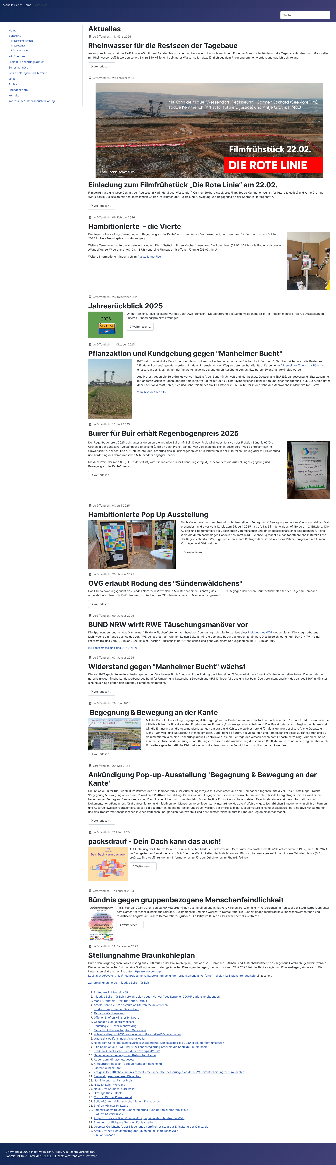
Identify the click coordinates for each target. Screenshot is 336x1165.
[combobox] (305, 15)
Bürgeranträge (19, 50)
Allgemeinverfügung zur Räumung (303, 365)
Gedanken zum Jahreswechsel (114, 1021)
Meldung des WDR (260, 632)
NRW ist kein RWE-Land (109, 1084)
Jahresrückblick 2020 (108, 1068)
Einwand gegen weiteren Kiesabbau (117, 1076)
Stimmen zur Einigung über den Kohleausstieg (124, 1122)
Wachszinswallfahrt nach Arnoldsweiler (119, 1038)
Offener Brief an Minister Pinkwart (116, 1017)
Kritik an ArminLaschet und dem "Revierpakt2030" (127, 1051)
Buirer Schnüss (18, 67)
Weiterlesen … (102, 66)
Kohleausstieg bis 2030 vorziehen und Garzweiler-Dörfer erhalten (137, 1034)
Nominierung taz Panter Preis (113, 1080)
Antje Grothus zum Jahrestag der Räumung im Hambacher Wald (136, 1130)
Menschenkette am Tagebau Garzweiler (120, 1030)
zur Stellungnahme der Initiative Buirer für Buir (118, 982)
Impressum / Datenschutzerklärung (32, 101)
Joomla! (11, 1156)
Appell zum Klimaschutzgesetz (114, 1059)
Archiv (13, 84)
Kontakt (14, 95)
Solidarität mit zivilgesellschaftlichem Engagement (127, 1101)
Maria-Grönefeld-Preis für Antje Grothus (120, 1000)
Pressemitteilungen (22, 40)
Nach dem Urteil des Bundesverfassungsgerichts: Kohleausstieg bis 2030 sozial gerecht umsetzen (159, 1042)
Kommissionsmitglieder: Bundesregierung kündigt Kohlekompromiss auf (141, 1110)
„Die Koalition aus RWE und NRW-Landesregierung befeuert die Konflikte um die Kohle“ (151, 1047)
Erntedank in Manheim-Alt (111, 992)
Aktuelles (15, 36)
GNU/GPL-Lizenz (52, 1156)
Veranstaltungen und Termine (28, 73)
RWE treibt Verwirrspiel (109, 1114)
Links (12, 78)
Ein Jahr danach (104, 1135)
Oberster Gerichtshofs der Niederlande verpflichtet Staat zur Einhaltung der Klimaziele (151, 1126)
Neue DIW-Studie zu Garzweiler (114, 1089)
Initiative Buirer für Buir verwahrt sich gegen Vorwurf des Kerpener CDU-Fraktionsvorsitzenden (157, 996)
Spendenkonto (18, 90)
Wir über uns (17, 56)
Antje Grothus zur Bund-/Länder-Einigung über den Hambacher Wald (139, 1118)
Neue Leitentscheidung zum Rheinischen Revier (125, 1055)
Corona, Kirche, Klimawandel (113, 1097)
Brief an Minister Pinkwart (111, 1105)
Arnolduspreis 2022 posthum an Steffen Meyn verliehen (131, 1005)
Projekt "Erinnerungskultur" (26, 62)
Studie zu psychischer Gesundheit (116, 1009)
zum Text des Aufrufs (151, 392)
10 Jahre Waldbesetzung (110, 1013)
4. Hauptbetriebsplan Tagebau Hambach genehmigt (128, 1063)
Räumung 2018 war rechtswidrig (115, 1026)
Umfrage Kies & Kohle (108, 1093)
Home (12, 30)
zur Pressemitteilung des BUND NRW (112, 648)
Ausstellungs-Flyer (150, 256)
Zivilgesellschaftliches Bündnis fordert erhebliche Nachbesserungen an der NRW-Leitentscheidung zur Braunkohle (169, 1072)
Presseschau (18, 45)
